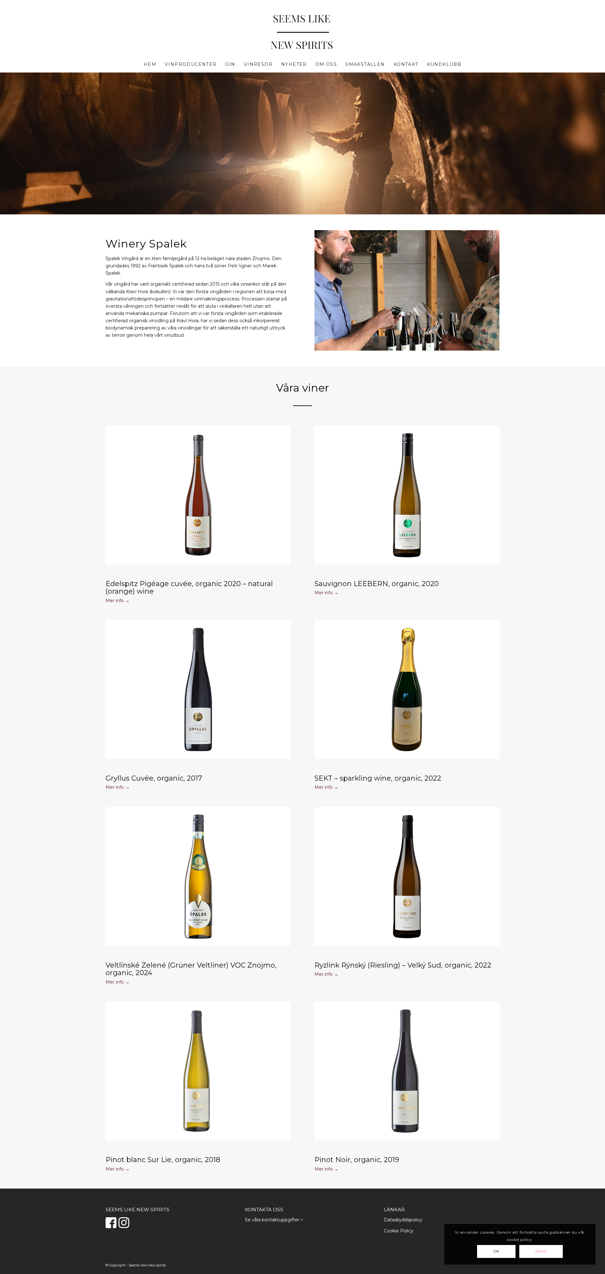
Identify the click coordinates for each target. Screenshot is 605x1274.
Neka (541, 1251)
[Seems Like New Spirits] (302, 32)
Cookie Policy (398, 1231)
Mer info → (118, 600)
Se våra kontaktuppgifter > (274, 1220)
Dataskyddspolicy (403, 1220)
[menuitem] (150, 64)
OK (496, 1251)
